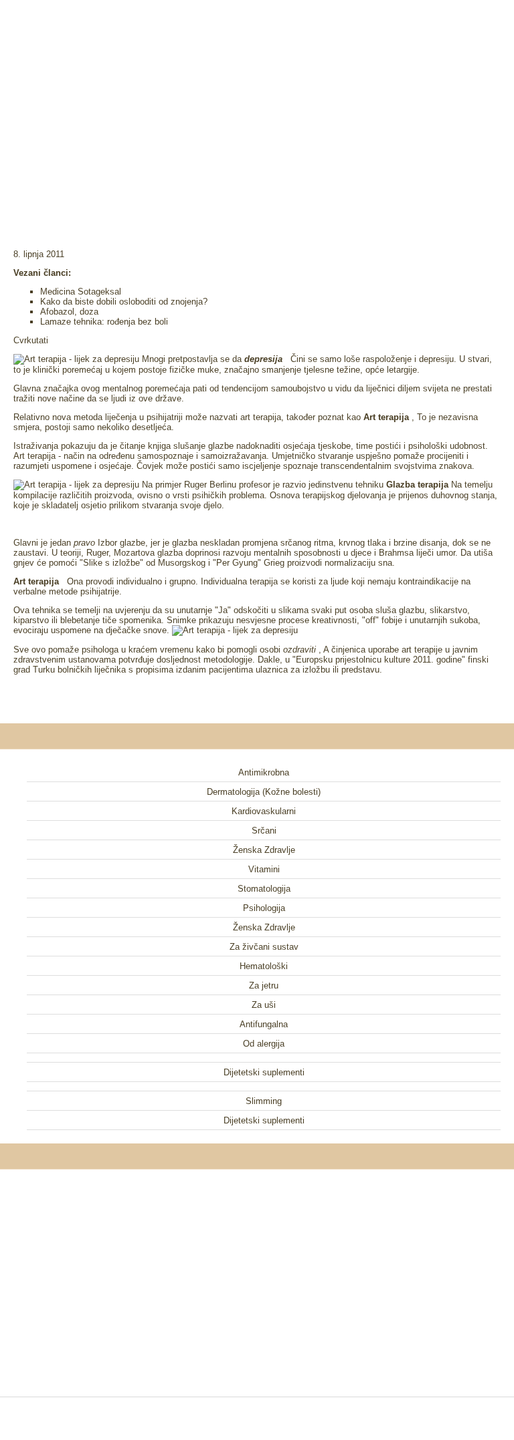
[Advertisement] (257, 106)
